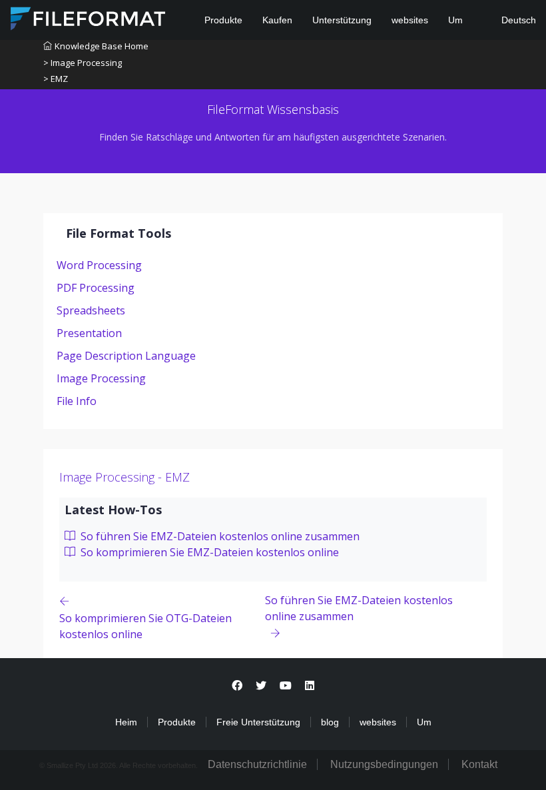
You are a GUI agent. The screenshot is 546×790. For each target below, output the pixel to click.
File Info (77, 401)
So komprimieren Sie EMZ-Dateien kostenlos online (208, 552)
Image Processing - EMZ (124, 477)
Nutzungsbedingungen (384, 764)
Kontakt (479, 764)
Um (455, 20)
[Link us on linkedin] (309, 685)
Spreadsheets (91, 310)
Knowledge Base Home (101, 46)
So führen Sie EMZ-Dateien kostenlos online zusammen (219, 536)
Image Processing (101, 378)
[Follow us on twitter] (261, 685)
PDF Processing (96, 287)
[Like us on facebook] (237, 685)
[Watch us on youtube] (285, 685)
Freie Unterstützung (258, 722)
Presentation (89, 333)
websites (410, 20)
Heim (126, 722)
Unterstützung (342, 20)
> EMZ (55, 79)
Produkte (223, 20)
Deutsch (517, 20)
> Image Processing (82, 63)
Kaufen (277, 20)
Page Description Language (126, 355)
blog (330, 722)
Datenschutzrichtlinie (257, 764)
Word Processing (99, 265)
